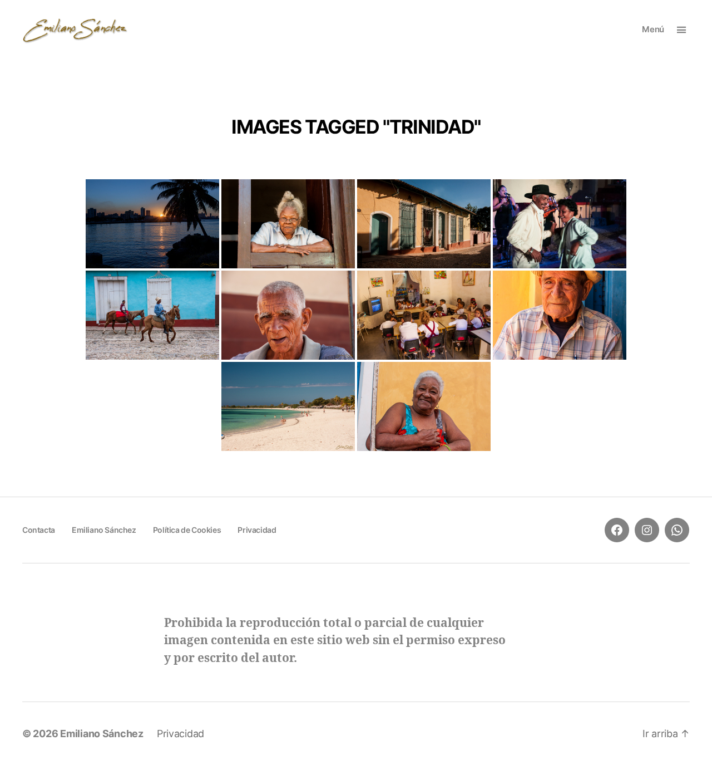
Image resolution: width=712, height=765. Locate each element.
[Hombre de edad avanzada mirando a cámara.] (288, 315)
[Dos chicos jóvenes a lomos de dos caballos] (152, 315)
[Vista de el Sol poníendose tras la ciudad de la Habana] (152, 223)
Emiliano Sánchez (104, 529)
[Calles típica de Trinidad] (424, 223)
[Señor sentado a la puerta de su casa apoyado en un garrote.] (559, 315)
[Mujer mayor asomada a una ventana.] (288, 223)
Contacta (38, 529)
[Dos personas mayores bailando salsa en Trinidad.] (559, 223)
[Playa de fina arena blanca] (288, 406)
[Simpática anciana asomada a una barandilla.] (424, 406)
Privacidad (257, 529)
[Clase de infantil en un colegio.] (424, 315)
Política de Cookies (187, 529)
